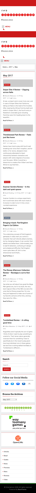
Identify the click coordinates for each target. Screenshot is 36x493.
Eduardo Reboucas (10, 96)
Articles (7, 218)
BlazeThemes (22, 489)
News (6, 464)
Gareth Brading (9, 193)
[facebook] (2, 11)
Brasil (6, 456)
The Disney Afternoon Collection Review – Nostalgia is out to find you (16, 272)
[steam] (6, 11)
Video (6, 479)
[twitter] (4, 11)
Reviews (7, 85)
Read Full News (7, 120)
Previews (7, 468)
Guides (6, 460)
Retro (5, 471)
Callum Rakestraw (10, 326)
